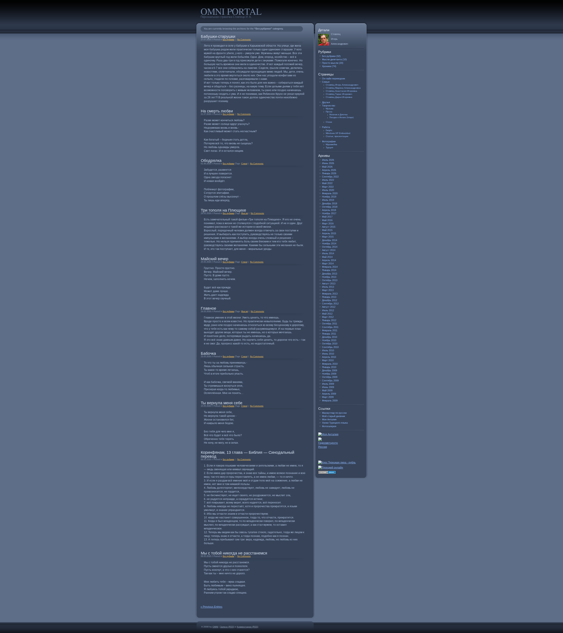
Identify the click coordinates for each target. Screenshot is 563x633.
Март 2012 (328, 317)
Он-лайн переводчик (333, 78)
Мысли (244, 213)
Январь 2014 (329, 270)
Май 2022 (327, 183)
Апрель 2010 (329, 357)
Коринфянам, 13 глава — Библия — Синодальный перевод (247, 454)
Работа (326, 127)
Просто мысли (330, 63)
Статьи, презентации (337, 136)
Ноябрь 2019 (329, 196)
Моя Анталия (329, 419)
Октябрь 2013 (329, 280)
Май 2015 (327, 230)
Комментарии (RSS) (247, 627)
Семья (325, 81)
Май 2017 (327, 216)
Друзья (326, 102)
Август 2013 (328, 283)
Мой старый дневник (333, 416)
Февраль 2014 (330, 266)
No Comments (244, 39)
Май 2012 (327, 313)
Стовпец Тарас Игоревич (339, 94)
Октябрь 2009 (329, 377)
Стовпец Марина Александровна (343, 88)
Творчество (328, 105)
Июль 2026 (328, 160)
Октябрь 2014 (329, 246)
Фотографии (329, 141)
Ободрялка (211, 160)
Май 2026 (327, 166)
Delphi (329, 130)
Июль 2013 (328, 286)
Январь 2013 (329, 297)
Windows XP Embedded (338, 133)
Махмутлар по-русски (334, 413)
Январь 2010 (329, 367)
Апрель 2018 (329, 210)
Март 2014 (328, 263)
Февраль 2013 (330, 293)
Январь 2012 (329, 320)
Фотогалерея (329, 426)
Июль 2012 (328, 310)
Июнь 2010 (328, 353)
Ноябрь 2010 (329, 340)
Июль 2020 (328, 190)
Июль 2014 (328, 253)
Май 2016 (327, 220)
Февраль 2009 (330, 400)
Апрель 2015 (329, 233)
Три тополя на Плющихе (223, 210)
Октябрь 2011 (329, 323)
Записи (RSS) (227, 627)
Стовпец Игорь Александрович (342, 85)
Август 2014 (328, 250)
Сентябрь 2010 (330, 347)
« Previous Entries (211, 606)
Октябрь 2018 (329, 206)
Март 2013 (328, 290)
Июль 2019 (328, 200)
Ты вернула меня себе (221, 403)
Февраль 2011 (329, 330)
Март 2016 (328, 223)
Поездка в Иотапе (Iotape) (341, 117)
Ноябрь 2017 (329, 213)
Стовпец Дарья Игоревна (339, 97)
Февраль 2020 (330, 193)
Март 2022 (328, 186)
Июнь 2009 (328, 387)
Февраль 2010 (330, 363)
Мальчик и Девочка (338, 114)
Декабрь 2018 (329, 203)
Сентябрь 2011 (330, 327)
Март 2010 (328, 360)
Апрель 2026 (329, 170)
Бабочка (208, 353)
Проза (329, 111)
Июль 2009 (328, 383)
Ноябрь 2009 (329, 373)
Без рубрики (228, 39)
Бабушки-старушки (218, 36)
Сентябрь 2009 (330, 380)
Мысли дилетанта (332, 59)
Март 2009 (328, 397)
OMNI (215, 627)
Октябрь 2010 (329, 343)
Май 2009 (327, 390)
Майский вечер (214, 259)
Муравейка (331, 144)
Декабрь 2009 (329, 370)
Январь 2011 (329, 333)
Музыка (329, 108)
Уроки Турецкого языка (335, 422)
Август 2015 (328, 226)
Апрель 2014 (329, 260)
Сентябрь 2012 (330, 303)
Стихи (244, 164)
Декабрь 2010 (329, 337)
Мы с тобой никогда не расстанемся (234, 553)
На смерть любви (217, 111)
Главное (208, 308)
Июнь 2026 (328, 163)
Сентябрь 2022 (330, 176)
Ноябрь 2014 (329, 243)
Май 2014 (327, 257)
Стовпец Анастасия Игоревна (341, 91)
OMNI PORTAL (231, 11)
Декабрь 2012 (329, 300)
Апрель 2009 (329, 393)
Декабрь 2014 (329, 240)
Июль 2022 (328, 180)
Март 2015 (328, 236)
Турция (329, 147)
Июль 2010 (328, 350)
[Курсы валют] (341, 463)
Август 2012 (328, 307)
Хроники (326, 66)
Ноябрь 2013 (329, 277)
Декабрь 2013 (329, 273)
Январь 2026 (329, 173)
